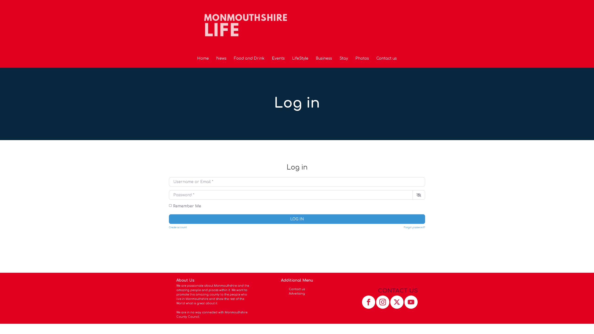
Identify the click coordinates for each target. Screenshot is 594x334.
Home (203, 58)
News (221, 58)
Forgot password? (414, 227)
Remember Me (187, 206)
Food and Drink (249, 58)
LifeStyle (300, 58)
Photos (362, 58)
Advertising (297, 293)
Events (278, 58)
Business (324, 58)
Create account (178, 227)
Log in (297, 219)
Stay (343, 58)
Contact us (386, 58)
